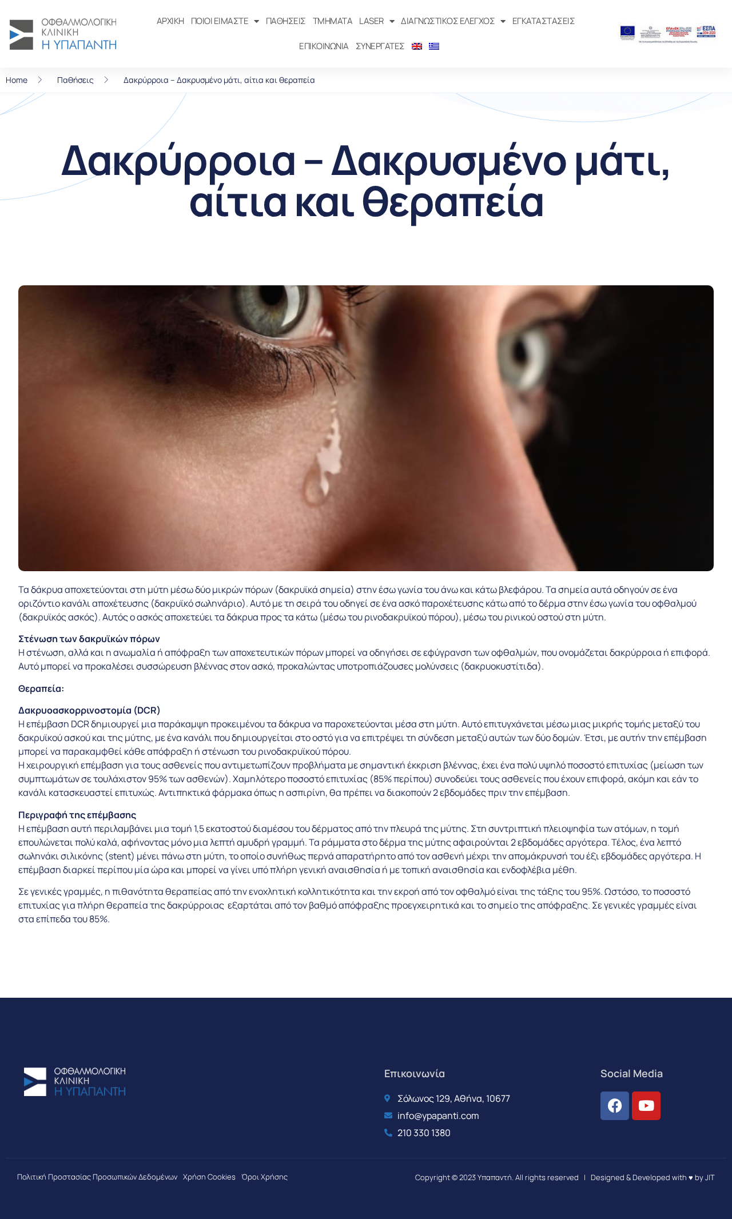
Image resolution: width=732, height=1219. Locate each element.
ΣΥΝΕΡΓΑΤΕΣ (380, 46)
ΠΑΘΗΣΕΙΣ (286, 21)
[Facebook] (614, 1105)
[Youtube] (646, 1105)
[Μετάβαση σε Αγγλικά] (417, 46)
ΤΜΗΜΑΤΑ (333, 21)
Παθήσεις (75, 79)
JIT (710, 1177)
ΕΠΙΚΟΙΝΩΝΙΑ (324, 46)
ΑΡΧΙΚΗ (170, 21)
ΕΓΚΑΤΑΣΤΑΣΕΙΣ (543, 21)
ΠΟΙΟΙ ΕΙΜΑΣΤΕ (220, 21)
